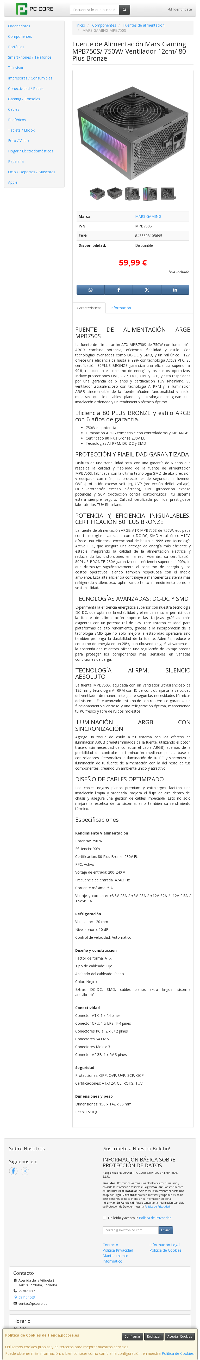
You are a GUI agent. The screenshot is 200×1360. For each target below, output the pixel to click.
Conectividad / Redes (25, 88)
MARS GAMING (148, 216)
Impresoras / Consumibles (30, 78)
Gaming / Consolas (24, 98)
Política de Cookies (178, 1353)
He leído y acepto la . (140, 1218)
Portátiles (16, 46)
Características (89, 307)
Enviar (165, 1230)
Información (120, 307)
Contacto (110, 1244)
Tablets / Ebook (21, 130)
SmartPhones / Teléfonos (30, 57)
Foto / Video (18, 140)
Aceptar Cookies (179, 1336)
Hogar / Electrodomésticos (30, 151)
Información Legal (164, 1244)
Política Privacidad (118, 1250)
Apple (12, 182)
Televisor (15, 67)
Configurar (132, 1336)
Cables (13, 109)
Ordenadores (19, 25)
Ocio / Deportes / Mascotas (31, 171)
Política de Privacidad (157, 1206)
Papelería (16, 161)
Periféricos (17, 119)
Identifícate (182, 9)
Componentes (20, 36)
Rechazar (154, 1336)
